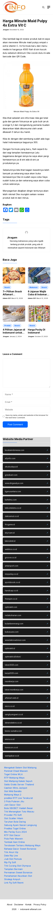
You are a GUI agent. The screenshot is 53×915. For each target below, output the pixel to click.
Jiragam (6, 30)
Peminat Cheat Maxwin (16, 771)
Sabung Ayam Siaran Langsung (20, 825)
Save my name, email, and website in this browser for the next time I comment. (27, 416)
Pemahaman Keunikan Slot (18, 876)
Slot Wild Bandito (13, 791)
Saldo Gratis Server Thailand (19, 784)
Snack (7, 287)
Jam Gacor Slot (12, 804)
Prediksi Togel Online (15, 828)
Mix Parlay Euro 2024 (15, 832)
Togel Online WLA (13, 774)
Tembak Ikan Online (14, 842)
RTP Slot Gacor (12, 835)
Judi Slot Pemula (13, 859)
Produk (7, 326)
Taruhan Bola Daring (15, 821)
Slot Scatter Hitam (13, 818)
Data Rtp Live (11, 855)
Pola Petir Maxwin (13, 838)
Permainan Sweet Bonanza (18, 872)
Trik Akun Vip (11, 852)
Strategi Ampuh (12, 879)
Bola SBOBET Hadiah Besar (18, 808)
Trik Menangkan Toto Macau (19, 811)
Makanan (33, 287)
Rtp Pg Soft (10, 862)
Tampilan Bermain (13, 869)
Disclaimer (18, 904)
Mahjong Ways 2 (12, 794)
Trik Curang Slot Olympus (17, 865)
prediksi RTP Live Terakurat (18, 798)
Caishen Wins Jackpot (15, 788)
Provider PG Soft (13, 815)
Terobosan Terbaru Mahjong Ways (22, 845)
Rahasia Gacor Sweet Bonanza (20, 848)
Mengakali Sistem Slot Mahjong (20, 767)
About (9, 904)
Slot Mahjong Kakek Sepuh (18, 781)
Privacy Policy (40, 904)
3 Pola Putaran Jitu (14, 801)
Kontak (28, 904)
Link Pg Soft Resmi (13, 882)
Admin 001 (7, 298)
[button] (43, 7)
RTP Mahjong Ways (14, 777)
